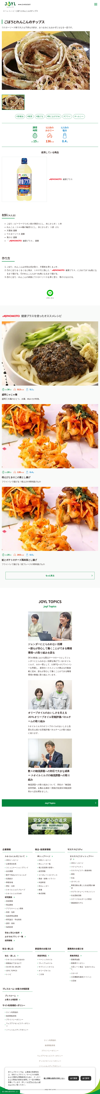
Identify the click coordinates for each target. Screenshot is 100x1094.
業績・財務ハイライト (47, 879)
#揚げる (39, 116)
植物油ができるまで (13, 963)
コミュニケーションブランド (17, 867)
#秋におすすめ (53, 116)
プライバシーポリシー (14, 1020)
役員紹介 (9, 879)
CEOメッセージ (12, 860)
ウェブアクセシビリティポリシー (18, 1024)
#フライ (67, 116)
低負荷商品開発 (12, 916)
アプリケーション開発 (14, 908)
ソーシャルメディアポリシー (17, 1030)
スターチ (74, 973)
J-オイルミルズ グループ (15, 890)
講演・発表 (10, 923)
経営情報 (42, 871)
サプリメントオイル (46, 967)
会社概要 (9, 871)
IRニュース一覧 (45, 864)
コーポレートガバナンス (48, 875)
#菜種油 (19, 116)
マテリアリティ (77, 867)
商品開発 (9, 905)
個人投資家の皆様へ (46, 867)
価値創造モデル (77, 903)
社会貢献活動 (76, 895)
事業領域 (9, 882)
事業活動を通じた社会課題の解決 (83, 886)
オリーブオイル (45, 971)
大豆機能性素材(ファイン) (81, 977)
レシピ (8, 974)
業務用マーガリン (78, 963)
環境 (73, 874)
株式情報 (42, 893)
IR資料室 (42, 882)
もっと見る (50, 575)
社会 (73, 878)
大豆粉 (73, 981)
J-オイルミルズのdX (14, 893)
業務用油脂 (75, 959)
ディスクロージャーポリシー (50, 1061)
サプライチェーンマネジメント (83, 892)
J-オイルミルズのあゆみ (15, 959)
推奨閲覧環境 (11, 1016)
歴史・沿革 (10, 886)
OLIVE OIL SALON (13, 967)
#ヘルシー (79, 116)
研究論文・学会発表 (13, 920)
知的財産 (9, 927)
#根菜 (29, 116)
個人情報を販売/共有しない (10, 1091)
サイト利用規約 (12, 1012)
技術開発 (9, 901)
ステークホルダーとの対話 (81, 899)
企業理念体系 (11, 864)
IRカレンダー (44, 886)
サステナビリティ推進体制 (81, 870)
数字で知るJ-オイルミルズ (16, 875)
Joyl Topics (50, 802)
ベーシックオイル (45, 959)
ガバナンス (75, 882)
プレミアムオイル (45, 963)
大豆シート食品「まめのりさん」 (83, 968)
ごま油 (41, 974)
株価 (40, 890)
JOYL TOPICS (11, 971)
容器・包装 (10, 912)
